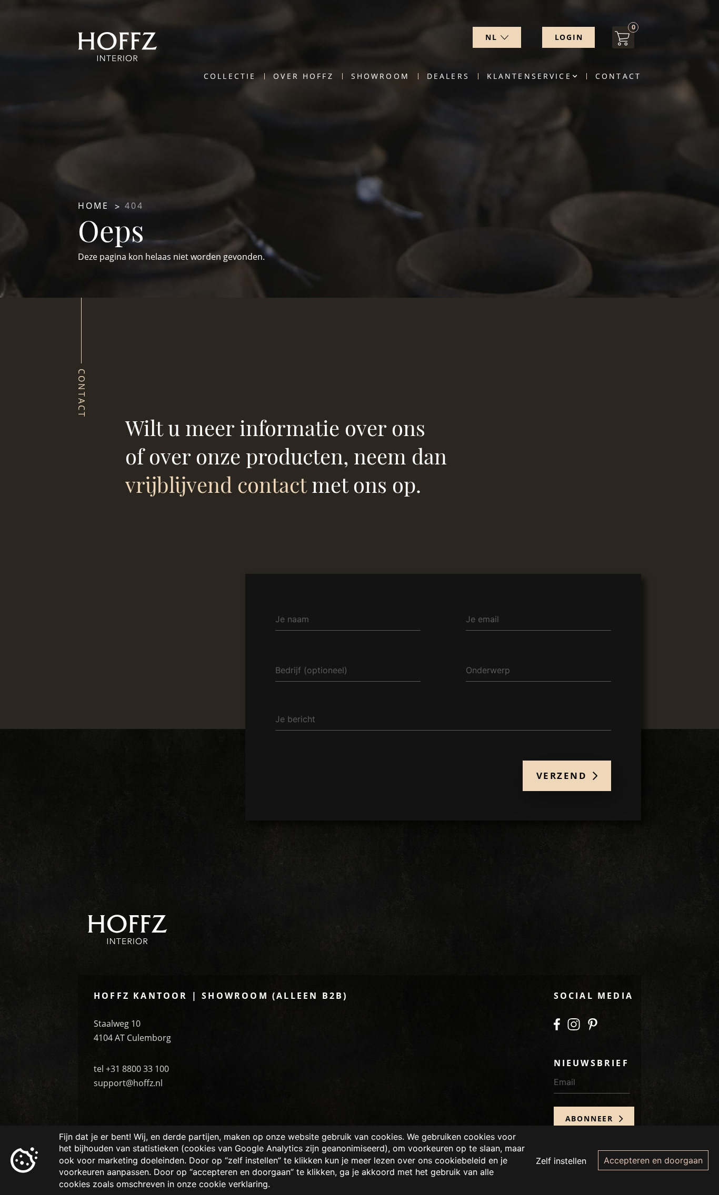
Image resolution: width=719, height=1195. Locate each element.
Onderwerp (488, 670)
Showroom (380, 76)
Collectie (230, 76)
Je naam (292, 619)
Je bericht (295, 719)
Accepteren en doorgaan (653, 1160)
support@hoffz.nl (128, 1083)
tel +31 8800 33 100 (131, 1069)
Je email (482, 619)
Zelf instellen (561, 1161)
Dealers (448, 76)
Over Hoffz (303, 76)
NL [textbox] (491, 37)
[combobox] (497, 37)
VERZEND (563, 775)
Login (569, 37)
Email (564, 1082)
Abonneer (590, 1118)
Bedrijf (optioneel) (311, 670)
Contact (618, 76)
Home (93, 205)
